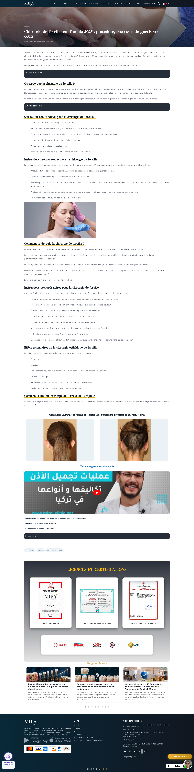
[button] (187, 764)
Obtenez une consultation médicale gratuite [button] (98, 397)
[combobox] (73, 381)
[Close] (122, 359)
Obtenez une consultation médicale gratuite (97, 388)
